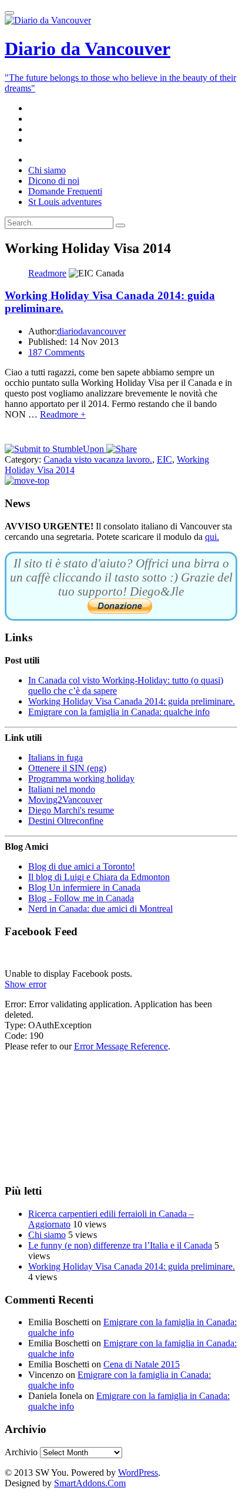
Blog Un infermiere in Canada (84, 887)
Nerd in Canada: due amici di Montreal (100, 909)
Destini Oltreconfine (65, 821)
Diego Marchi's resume (71, 810)
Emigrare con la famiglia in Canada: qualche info (119, 712)
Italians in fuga (55, 757)
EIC (164, 459)
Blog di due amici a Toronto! (81, 866)
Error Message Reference (121, 1046)
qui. (212, 537)
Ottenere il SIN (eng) (67, 768)
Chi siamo (47, 1235)
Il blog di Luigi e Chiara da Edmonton (99, 877)
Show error (25, 984)
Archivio (21, 1452)
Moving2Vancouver (65, 800)
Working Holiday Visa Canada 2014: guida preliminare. (131, 701)
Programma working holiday (81, 779)
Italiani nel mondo (61, 789)
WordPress (138, 1473)
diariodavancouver (91, 331)
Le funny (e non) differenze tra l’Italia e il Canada (120, 1245)
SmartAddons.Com (90, 1483)
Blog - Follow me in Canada (81, 898)
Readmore (47, 273)
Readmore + (63, 414)
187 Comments (56, 352)
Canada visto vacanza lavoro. (97, 459)
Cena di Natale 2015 (141, 1364)
